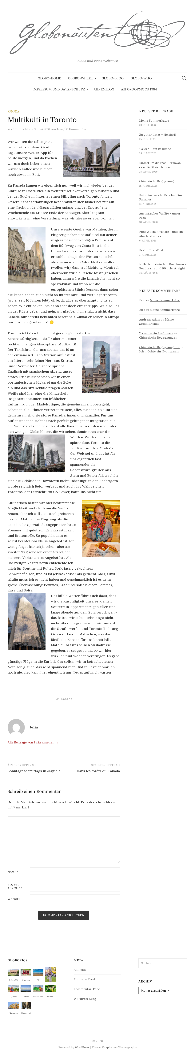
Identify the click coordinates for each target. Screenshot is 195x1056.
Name (13, 872)
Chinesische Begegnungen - (159, 347)
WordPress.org (85, 999)
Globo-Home (49, 78)
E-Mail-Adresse (15, 887)
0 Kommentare (77, 129)
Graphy (107, 1047)
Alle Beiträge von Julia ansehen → (33, 742)
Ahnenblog (104, 89)
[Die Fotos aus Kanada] (38, 988)
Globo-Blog (112, 78)
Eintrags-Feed (84, 979)
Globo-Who (141, 78)
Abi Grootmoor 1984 (139, 89)
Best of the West (151, 250)
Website (14, 899)
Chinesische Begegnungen (158, 181)
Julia (142, 310)
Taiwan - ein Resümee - (156, 333)
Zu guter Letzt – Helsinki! (157, 134)
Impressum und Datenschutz (59, 89)
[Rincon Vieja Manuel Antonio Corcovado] (50, 988)
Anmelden (81, 969)
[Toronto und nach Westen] (26, 988)
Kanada (13, 111)
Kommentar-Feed (87, 989)
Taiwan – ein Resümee (155, 149)
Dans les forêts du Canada (98, 771)
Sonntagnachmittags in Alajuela (34, 771)
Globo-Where (80, 78)
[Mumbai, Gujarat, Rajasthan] (13, 972)
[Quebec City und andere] (13, 988)
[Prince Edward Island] (38, 972)
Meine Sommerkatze (154, 120)
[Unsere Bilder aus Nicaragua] (13, 1005)
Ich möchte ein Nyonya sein (159, 351)
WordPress (82, 1047)
